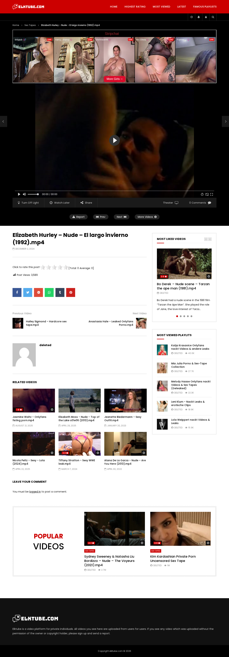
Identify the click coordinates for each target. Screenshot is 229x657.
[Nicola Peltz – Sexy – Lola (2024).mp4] (34, 444)
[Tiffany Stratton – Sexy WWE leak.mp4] (80, 444)
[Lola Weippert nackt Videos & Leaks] (162, 424)
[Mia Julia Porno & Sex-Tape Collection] (162, 368)
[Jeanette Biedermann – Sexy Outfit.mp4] (125, 400)
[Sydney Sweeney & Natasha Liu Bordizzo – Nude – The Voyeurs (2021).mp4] (114, 529)
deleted (45, 345)
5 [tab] (191, 316)
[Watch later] (191, 17)
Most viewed (161, 6)
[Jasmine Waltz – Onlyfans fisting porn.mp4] (34, 400)
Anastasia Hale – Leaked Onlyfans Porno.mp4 (111, 323)
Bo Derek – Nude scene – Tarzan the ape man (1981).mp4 (183, 286)
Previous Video (22, 313)
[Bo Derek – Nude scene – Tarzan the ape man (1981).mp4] (184, 263)
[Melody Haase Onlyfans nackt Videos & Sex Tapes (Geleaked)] (162, 386)
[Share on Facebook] (17, 292)
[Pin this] (70, 292)
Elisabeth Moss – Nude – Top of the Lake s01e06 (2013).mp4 (79, 418)
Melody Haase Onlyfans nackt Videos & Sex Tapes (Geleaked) (191, 385)
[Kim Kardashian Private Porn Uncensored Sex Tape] (180, 529)
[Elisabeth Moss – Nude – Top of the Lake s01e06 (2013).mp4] (80, 400)
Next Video (140, 313)
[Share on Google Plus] (38, 292)
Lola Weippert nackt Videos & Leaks (190, 421)
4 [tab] (188, 316)
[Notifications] (198, 17)
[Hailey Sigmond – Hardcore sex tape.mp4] (3, 121)
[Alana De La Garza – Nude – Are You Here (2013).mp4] (125, 444)
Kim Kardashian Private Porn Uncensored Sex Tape (173, 558)
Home (113, 6)
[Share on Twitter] (27, 292)
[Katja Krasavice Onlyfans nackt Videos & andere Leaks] (162, 350)
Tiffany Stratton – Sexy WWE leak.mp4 (77, 462)
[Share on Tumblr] (59, 292)
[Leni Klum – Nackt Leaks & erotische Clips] (162, 406)
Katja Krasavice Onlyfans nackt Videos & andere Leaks (190, 347)
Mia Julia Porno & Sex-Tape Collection (189, 365)
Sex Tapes (30, 25)
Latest (181, 6)
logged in (35, 491)
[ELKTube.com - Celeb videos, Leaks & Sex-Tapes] (28, 6)
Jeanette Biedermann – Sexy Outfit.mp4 (122, 418)
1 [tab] (177, 316)
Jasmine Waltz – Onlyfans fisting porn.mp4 (29, 418)
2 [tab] (181, 316)
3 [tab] (184, 316)
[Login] (205, 17)
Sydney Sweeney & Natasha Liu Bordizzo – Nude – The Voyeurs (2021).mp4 (109, 560)
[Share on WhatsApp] (49, 292)
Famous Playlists (204, 6)
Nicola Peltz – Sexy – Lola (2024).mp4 (29, 462)
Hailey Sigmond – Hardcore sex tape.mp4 (46, 323)
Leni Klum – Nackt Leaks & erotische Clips (188, 403)
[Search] (212, 17)
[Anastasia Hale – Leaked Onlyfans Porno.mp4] (141, 323)
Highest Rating (135, 6)
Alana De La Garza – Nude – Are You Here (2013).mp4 (125, 462)
